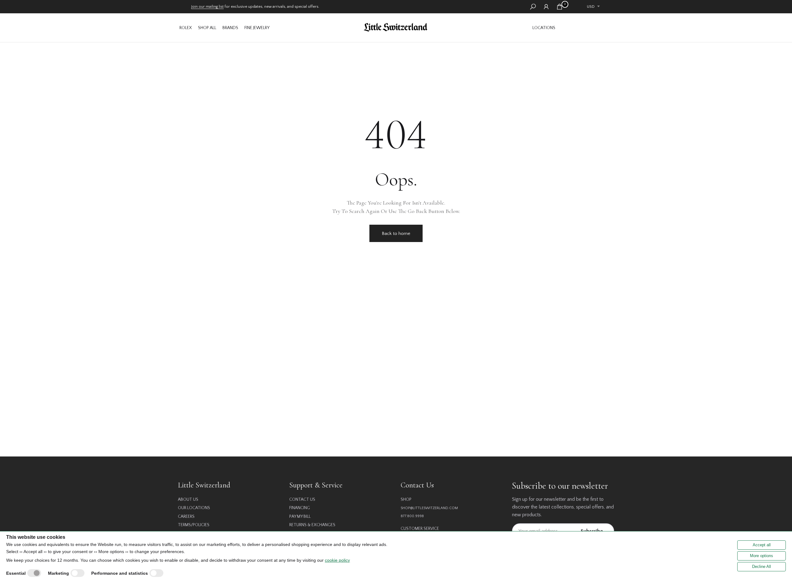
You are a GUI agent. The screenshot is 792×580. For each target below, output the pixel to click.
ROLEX (185, 27)
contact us (302, 499)
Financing (299, 507)
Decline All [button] (761, 566)
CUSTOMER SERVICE (420, 528)
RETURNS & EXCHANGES (312, 524)
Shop (406, 499)
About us (188, 499)
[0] (559, 6)
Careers (186, 516)
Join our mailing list (207, 6)
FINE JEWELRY (256, 27)
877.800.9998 (412, 516)
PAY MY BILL (300, 516)
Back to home (396, 233)
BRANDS (230, 27)
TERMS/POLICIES (193, 524)
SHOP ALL (207, 27)
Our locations (194, 507)
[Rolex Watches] (586, 27)
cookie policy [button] (337, 560)
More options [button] (761, 555)
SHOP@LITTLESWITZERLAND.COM (429, 508)
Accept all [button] (762, 545)
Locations (543, 28)
